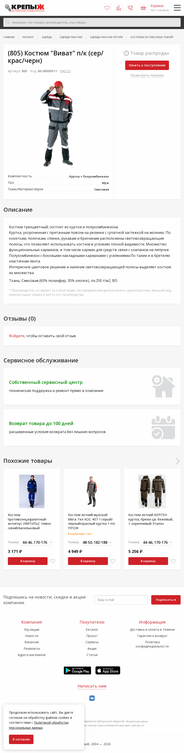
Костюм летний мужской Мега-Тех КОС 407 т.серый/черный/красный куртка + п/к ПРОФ (91, 521)
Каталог (92, 629)
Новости (31, 636)
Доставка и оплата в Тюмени (152, 629)
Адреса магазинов (32, 655)
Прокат (92, 636)
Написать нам (92, 686)
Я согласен (21, 739)
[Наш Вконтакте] (92, 698)
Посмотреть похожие (147, 75)
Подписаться (166, 600)
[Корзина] (143, 7)
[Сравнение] (118, 7)
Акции (92, 648)
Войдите (16, 335)
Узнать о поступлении (147, 65)
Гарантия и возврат (152, 636)
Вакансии (31, 642)
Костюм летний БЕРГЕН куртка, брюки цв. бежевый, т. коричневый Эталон (150, 519)
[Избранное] (107, 7)
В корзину (27, 561)
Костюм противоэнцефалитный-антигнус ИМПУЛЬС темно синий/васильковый (29, 521)
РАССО (65, 71)
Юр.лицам (31, 629)
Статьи (92, 655)
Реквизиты (32, 648)
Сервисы (92, 642)
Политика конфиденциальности (152, 644)
